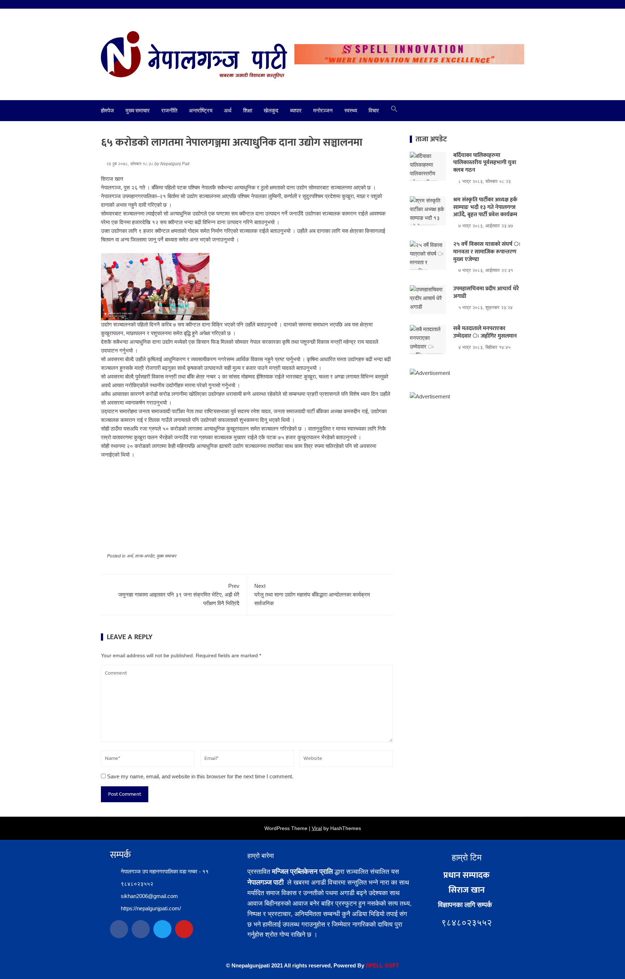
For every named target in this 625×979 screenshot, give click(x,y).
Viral (317, 828)
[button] (394, 110)
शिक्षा (247, 110)
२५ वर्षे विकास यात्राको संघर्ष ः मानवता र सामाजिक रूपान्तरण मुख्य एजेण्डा (486, 251)
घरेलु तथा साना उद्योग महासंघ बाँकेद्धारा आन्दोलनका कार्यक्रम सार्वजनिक (312, 594)
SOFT (391, 965)
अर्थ (227, 110)
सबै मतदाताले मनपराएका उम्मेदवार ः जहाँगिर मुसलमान (485, 332)
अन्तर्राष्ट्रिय (200, 110)
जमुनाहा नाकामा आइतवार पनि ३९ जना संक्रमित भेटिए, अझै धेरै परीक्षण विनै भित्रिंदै (178, 594)
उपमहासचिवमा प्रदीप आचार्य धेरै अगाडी (486, 292)
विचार (374, 110)
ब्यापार (296, 110)
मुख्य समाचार (138, 110)
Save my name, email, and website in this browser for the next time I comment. (200, 776)
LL (380, 965)
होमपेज (107, 110)
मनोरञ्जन (323, 110)
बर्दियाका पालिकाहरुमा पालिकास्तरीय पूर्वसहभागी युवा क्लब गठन (484, 162)
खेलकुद (271, 110)
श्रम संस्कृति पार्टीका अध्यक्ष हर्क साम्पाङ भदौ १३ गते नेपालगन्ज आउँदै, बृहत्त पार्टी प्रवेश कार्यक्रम (485, 207)
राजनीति (169, 110)
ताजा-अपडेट (144, 556)
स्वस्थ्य (350, 110)
